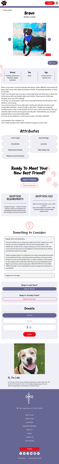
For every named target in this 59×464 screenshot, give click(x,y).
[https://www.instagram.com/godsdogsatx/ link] (27, 453)
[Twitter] (24, 453)
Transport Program (29, 426)
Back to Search (8, 10)
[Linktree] (38, 453)
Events (29, 433)
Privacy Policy (22, 458)
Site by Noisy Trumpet (35, 458)
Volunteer (29, 422)
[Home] (4, 3)
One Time (29, 315)
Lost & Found (29, 441)
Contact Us (29, 437)
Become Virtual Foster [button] (29, 185)
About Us (30, 430)
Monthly (29, 321)
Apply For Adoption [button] (29, 180)
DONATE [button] (49, 3)
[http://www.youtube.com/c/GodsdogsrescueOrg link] (31, 453)
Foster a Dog (29, 419)
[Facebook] (20, 453)
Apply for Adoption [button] (29, 289)
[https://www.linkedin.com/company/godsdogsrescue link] (34, 453)
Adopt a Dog (29, 415)
